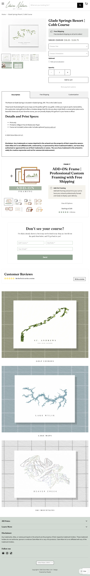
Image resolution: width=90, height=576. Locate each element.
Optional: (52, 58)
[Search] (80, 5)
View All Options (66, 203)
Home (4, 14)
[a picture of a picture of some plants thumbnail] (19, 209)
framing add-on (49, 127)
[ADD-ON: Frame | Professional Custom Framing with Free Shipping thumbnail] (8, 201)
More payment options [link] (68, 87)
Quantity (51, 67)
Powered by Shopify (45, 572)
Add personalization (57, 62)
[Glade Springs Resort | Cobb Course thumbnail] (6, 57)
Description (16, 95)
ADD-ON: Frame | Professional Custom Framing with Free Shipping (67, 175)
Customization (74, 94)
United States (44, 563)
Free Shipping (44, 94)
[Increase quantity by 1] (67, 72)
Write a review (79, 279)
